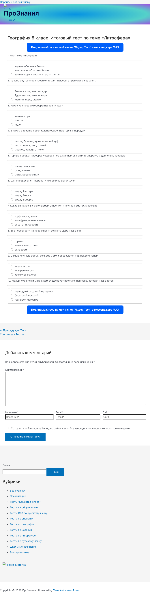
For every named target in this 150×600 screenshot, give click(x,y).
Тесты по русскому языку (26, 541)
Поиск (6, 465)
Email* (59, 412)
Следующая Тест (12, 334)
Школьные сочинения (23, 546)
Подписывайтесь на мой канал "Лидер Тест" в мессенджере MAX (75, 47)
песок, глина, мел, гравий (30, 145)
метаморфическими (27, 174)
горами (19, 241)
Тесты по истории (21, 529)
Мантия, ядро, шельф (28, 99)
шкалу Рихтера (24, 191)
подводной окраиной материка (34, 291)
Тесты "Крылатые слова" (25, 501)
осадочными (22, 170)
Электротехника (19, 552)
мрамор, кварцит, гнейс (29, 149)
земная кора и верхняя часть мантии (37, 74)
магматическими (25, 166)
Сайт (105, 412)
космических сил (25, 274)
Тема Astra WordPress (66, 590)
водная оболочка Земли (29, 66)
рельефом (21, 249)
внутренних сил (24, 270)
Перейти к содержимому (15, 2)
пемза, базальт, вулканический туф (36, 141)
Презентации (18, 496)
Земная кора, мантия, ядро (31, 91)
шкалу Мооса (23, 195)
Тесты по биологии (21, 518)
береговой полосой (26, 295)
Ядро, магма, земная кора (31, 95)
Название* (11, 412)
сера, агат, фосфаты (27, 224)
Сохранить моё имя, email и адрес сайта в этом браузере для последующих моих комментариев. (71, 428)
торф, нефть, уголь (26, 216)
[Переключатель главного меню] (12, 20)
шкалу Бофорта (24, 199)
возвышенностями (26, 245)
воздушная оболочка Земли (32, 70)
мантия (19, 120)
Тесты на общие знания (24, 507)
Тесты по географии (22, 524)
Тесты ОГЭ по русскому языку (28, 513)
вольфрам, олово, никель (30, 220)
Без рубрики (17, 490)
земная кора (22, 116)
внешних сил (22, 266)
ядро (18, 124)
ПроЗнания (21, 13)
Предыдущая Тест (13, 330)
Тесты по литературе (23, 535)
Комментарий (14, 369)
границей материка (26, 299)
